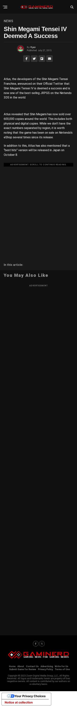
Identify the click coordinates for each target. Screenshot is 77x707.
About (20, 666)
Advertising (47, 666)
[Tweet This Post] (34, 58)
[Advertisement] (38, 207)
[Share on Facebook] (26, 58)
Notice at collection (19, 702)
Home (12, 666)
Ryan (33, 47)
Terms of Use (62, 669)
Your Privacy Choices (30, 696)
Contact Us (32, 666)
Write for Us (61, 666)
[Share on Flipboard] (41, 58)
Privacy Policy (45, 669)
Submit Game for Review (22, 669)
